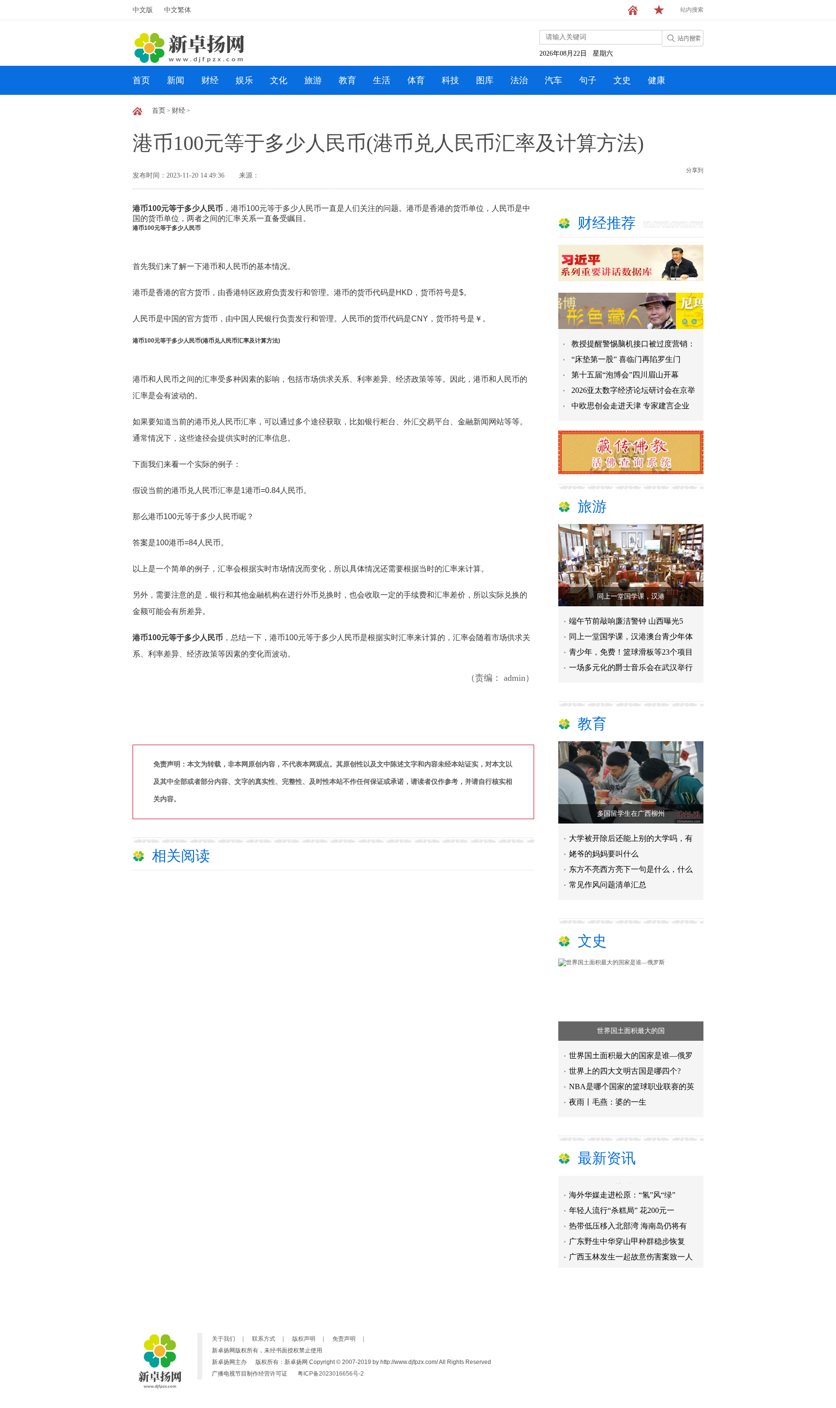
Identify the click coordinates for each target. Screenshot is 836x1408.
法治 (519, 80)
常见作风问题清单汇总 (607, 885)
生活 (381, 80)
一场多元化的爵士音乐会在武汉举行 (631, 667)
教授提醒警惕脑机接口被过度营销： (633, 344)
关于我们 (223, 1338)
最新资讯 (607, 1158)
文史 (622, 80)
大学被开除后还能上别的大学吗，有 (631, 838)
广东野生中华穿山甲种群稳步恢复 (627, 1232)
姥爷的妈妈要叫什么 (604, 854)
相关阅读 (181, 856)
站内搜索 (691, 9)
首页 (141, 80)
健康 (656, 80)
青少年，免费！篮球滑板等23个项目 (631, 652)
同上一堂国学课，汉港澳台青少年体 (631, 636)
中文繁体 (177, 10)
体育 (416, 80)
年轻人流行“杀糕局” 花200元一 (621, 1201)
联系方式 (263, 1338)
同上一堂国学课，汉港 (631, 596)
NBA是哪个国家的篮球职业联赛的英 (631, 1086)
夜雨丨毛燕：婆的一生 (607, 1102)
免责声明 (344, 1338)
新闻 (175, 80)
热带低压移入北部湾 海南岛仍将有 (628, 1216)
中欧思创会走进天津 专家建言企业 (630, 406)
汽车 (553, 80)
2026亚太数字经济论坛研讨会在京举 (633, 390)
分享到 (694, 170)
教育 (347, 80)
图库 (484, 80)
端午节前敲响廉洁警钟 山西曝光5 (626, 621)
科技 (450, 80)
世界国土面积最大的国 (631, 1030)
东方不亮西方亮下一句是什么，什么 (631, 869)
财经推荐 (607, 223)
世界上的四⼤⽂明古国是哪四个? (625, 1071)
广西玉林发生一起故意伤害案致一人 (631, 1247)
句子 (588, 80)
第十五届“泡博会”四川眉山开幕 (625, 375)
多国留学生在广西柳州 (631, 813)
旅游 (313, 80)
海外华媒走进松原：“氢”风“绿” (622, 1185)
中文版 (143, 10)
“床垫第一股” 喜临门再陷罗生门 (626, 359)
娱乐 (244, 80)
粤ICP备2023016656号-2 (331, 1373)
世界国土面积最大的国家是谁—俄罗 (631, 1055)
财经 (210, 80)
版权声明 (303, 1338)
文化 (278, 80)
